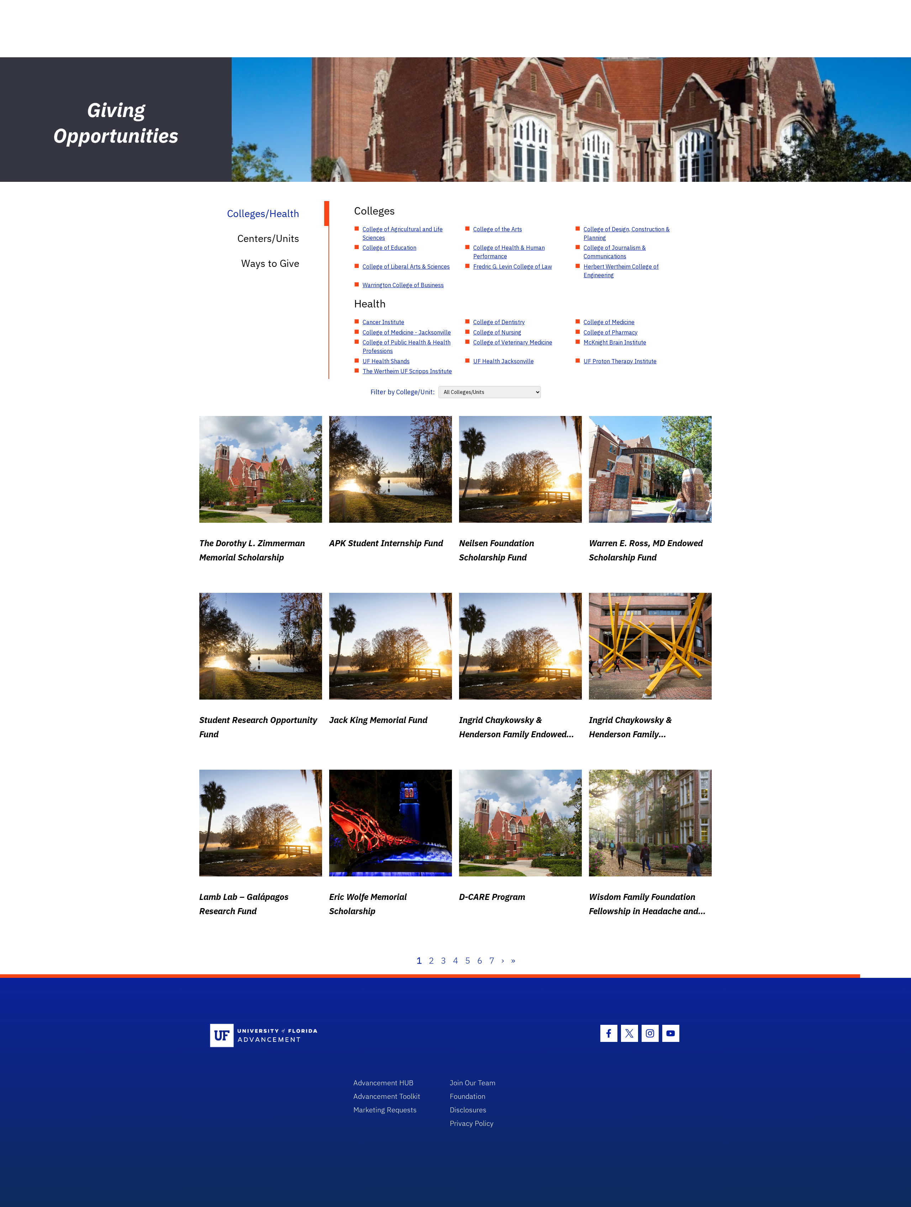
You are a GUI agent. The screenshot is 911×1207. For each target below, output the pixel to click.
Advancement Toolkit (386, 1096)
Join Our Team (473, 1082)
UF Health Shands (386, 361)
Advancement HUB (383, 1082)
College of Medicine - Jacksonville (407, 332)
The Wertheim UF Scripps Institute (407, 371)
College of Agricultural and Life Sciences (403, 233)
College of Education (389, 247)
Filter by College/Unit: (402, 392)
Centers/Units (268, 238)
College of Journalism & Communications (615, 252)
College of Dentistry (499, 322)
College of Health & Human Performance (509, 252)
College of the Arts (497, 229)
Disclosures (468, 1109)
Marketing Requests (385, 1109)
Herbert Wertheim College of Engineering (621, 271)
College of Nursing (497, 332)
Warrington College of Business (403, 285)
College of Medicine (609, 322)
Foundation (467, 1096)
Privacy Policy (472, 1123)
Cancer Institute (383, 322)
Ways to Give (270, 263)
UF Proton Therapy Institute (620, 361)
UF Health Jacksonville (503, 361)
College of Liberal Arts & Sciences (406, 266)
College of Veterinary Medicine (512, 342)
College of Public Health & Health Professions (407, 346)
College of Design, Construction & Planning (627, 233)
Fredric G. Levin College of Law (512, 266)
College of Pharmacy (611, 332)
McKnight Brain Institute (615, 342)
